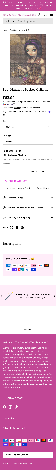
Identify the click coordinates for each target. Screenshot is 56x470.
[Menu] (52, 15)
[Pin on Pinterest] (22, 227)
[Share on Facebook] (17, 227)
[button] (46, 15)
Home (5, 30)
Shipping (17, 107)
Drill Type (7, 135)
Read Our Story (14, 398)
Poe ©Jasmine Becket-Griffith (20, 30)
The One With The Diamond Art (20, 463)
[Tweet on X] (11, 227)
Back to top (28, 329)
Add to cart (37, 171)
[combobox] (28, 21)
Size (5, 121)
